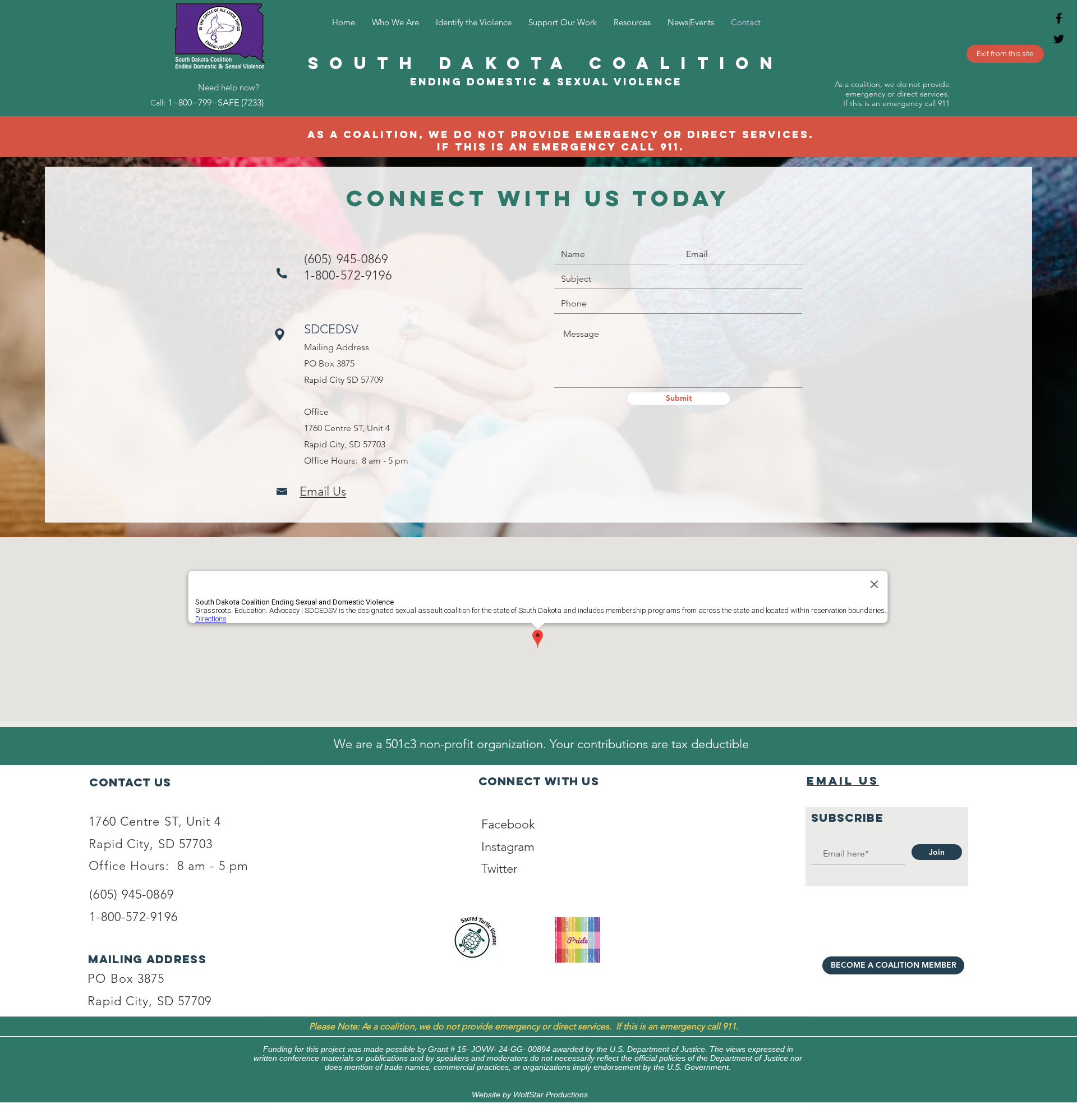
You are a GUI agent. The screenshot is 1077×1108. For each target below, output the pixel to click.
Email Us (843, 780)
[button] (473, 22)
